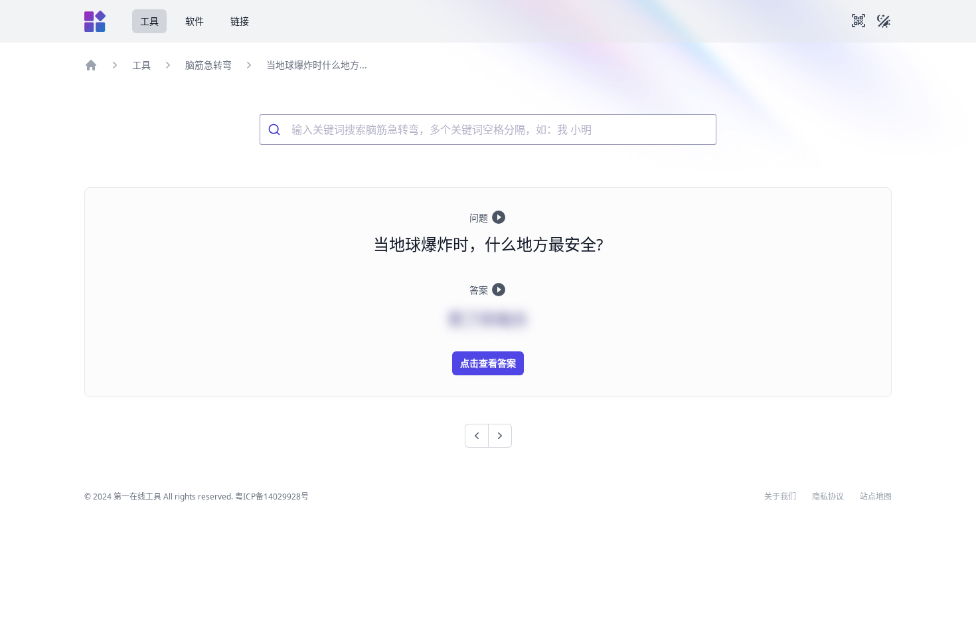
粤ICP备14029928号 (272, 496)
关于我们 (780, 497)
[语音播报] (499, 217)
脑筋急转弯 (208, 64)
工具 (149, 21)
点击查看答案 (488, 363)
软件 (194, 21)
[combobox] (488, 129)
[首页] (91, 65)
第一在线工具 (137, 496)
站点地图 (876, 497)
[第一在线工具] (95, 21)
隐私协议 (828, 497)
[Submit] (275, 129)
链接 (239, 21)
